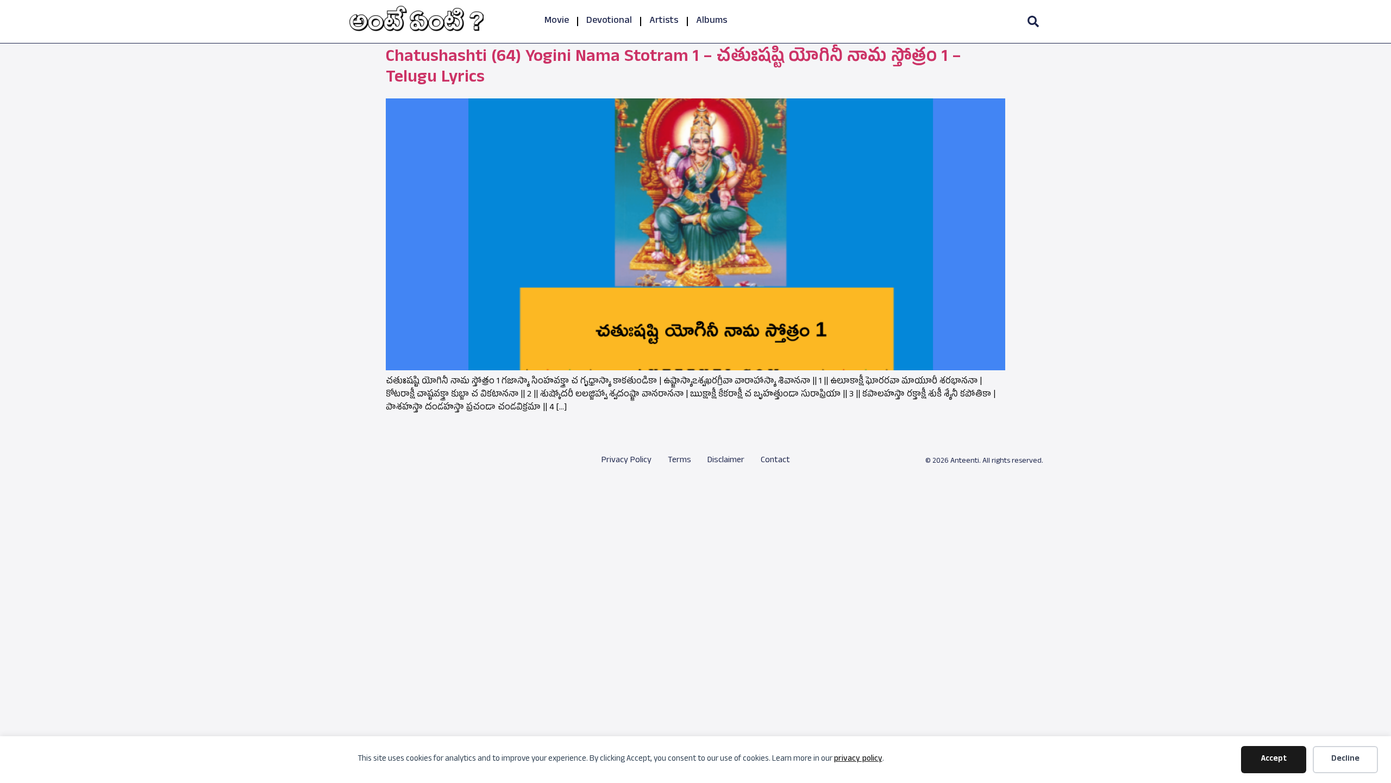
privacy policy (858, 759)
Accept (1274, 759)
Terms (679, 461)
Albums (712, 21)
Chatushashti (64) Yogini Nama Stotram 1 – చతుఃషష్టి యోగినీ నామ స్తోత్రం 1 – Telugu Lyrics (673, 68)
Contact (775, 461)
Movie (556, 21)
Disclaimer (725, 461)
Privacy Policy (626, 461)
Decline (1345, 759)
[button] (1033, 21)
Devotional (609, 21)
